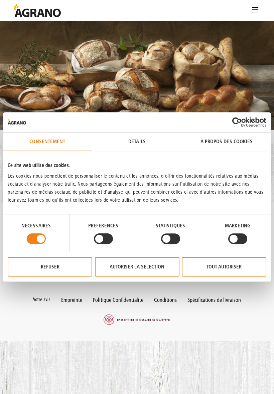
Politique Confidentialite (118, 300)
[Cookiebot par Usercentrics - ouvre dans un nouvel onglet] (237, 122)
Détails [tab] (137, 141)
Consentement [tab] (47, 141)
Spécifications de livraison (214, 300)
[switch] (103, 238)
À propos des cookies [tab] (226, 141)
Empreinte (71, 300)
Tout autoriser (224, 266)
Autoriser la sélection (137, 266)
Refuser (50, 266)
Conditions (165, 300)
